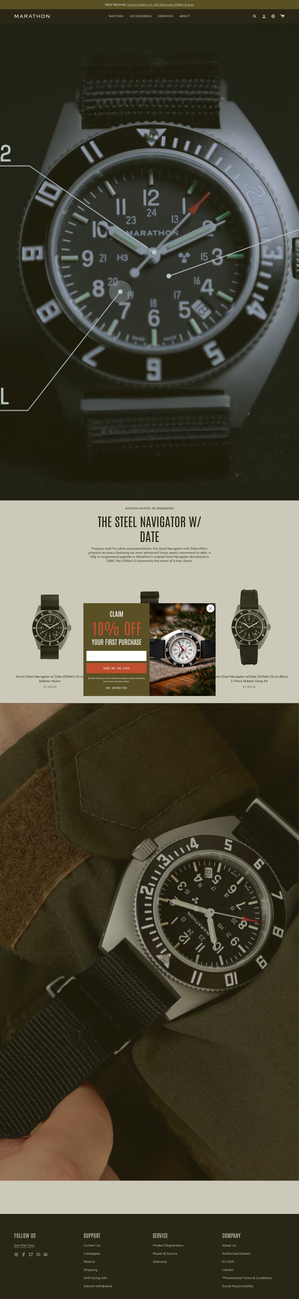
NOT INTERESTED (116, 688)
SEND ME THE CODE (116, 668)
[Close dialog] (210, 608)
